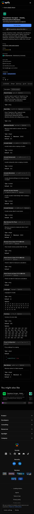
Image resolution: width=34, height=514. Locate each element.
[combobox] (17, 29)
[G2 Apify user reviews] (28, 473)
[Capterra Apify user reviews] (20, 473)
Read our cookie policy (15, 506)
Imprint (17, 492)
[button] (16, 92)
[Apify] (6, 3)
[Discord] (23, 454)
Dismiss (17, 510)
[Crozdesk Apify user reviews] (20, 479)
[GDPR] (14, 463)
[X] (10, 454)
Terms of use (17, 496)
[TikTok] (28, 454)
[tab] (6, 84)
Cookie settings (8, 510)
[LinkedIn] (6, 454)
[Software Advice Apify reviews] (11, 473)
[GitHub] (15, 454)
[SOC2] (20, 463)
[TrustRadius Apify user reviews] (13, 479)
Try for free (17, 25)
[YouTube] (19, 454)
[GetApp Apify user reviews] (4, 473)
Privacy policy (17, 499)
